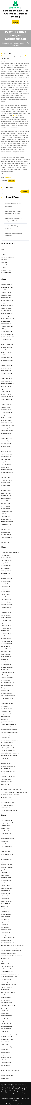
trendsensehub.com (7, 701)
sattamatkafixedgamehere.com (10, 753)
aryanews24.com (6, 961)
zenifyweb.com (5, 717)
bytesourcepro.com (6, 412)
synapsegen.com (6, 498)
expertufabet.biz (6, 878)
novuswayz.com (6, 628)
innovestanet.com (6, 470)
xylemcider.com (5, 1060)
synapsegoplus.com (7, 431)
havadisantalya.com (7, 831)
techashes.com (5, 826)
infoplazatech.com (6, 313)
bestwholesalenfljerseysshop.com (11, 951)
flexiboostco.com (6, 555)
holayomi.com (5, 787)
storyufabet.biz (5, 917)
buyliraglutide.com (6, 865)
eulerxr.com (4, 706)
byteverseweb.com (6, 423)
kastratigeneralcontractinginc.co (10, 948)
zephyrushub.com (6, 560)
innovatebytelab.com (7, 318)
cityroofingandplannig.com (9, 977)
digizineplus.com (6, 444)
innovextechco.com (7, 360)
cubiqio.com (4, 670)
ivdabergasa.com (6, 979)
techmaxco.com (6, 654)
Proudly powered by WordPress (15, 1104)
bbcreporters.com (6, 940)
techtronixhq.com (6, 285)
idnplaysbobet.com (6, 745)
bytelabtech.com (6, 298)
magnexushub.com (6, 857)
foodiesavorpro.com (7, 678)
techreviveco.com (6, 404)
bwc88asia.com (5, 995)
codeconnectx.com (6, 342)
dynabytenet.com (6, 410)
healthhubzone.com (7, 846)
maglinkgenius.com (7, 363)
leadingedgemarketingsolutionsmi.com (12, 945)
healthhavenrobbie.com (8, 727)
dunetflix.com (5, 1031)
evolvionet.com (5, 568)
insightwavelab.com (7, 685)
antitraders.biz (5, 958)
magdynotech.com (6, 438)
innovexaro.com (6, 446)
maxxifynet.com (6, 576)
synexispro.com (5, 784)
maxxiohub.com (6, 597)
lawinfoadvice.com (6, 1023)
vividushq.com (5, 503)
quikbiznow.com (6, 532)
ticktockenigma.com (7, 704)
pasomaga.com (5, 1068)
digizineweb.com (6, 339)
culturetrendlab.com (7, 698)
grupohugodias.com (7, 1008)
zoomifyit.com (5, 542)
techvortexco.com (6, 308)
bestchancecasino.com (8, 766)
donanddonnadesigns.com (9, 730)
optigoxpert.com (6, 625)
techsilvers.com (5, 1013)
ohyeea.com (4, 1050)
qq (2, 1085)
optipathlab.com (6, 563)
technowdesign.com (7, 971)
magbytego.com (6, 324)
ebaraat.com (4, 849)
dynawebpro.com (6, 496)
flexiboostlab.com (6, 641)
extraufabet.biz (5, 896)
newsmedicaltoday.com (8, 776)
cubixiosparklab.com (7, 355)
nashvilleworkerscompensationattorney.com (14, 792)
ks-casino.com (5, 1000)
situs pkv (3, 254)
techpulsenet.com (6, 381)
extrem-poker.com (6, 997)
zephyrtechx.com (6, 623)
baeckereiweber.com (7, 820)
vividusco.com (5, 589)
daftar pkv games (6, 273)
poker (2, 249)
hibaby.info (4, 758)
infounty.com (5, 990)
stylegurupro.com (6, 665)
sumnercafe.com (6, 1029)
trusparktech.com (6, 612)
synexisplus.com (6, 571)
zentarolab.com (5, 529)
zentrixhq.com (5, 467)
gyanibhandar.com (6, 870)
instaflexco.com (5, 636)
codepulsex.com (6, 394)
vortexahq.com (5, 592)
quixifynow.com (6, 457)
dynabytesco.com (6, 662)
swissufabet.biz (5, 885)
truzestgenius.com (6, 378)
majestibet (9, 1091)
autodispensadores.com (8, 771)
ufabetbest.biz (5, 909)
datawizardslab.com (7, 667)
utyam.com (4, 1044)
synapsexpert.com (6, 527)
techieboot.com (5, 836)
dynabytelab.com (6, 566)
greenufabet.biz (5, 891)
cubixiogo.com (5, 509)
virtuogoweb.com (6, 859)
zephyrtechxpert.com (7, 384)
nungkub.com (5, 1055)
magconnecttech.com (7, 714)
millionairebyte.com (7, 805)
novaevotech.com (6, 358)
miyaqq (15, 1091)
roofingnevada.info (6, 779)
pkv (13, 1085)
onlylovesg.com (5, 737)
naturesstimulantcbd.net (8, 1073)
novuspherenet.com (7, 511)
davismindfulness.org (7, 803)
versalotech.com (6, 651)
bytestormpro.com (6, 693)
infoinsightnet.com (6, 329)
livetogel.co (4, 719)
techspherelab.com (6, 415)
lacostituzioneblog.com (8, 1047)
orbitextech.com (6, 711)
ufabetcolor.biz (5, 893)
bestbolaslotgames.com (8, 750)
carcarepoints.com (6, 1003)
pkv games (8, 177)
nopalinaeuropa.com (7, 1076)
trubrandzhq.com (6, 615)
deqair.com (4, 1010)
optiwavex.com (5, 516)
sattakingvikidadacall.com (9, 748)
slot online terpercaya (7, 257)
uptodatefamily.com (7, 1039)
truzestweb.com (6, 524)
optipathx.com (5, 462)
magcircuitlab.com (6, 365)
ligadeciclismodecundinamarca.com (11, 789)
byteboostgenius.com (7, 428)
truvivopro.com (5, 586)
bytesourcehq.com (6, 332)
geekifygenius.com (6, 709)
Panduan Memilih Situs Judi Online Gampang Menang (15, 13)
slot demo (4, 260)
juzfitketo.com (5, 1065)
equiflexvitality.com (7, 735)
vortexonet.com (5, 573)
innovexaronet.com (6, 347)
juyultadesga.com (6, 982)
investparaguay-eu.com (8, 992)
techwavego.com (6, 391)
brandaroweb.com (6, 540)
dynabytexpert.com (7, 472)
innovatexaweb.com (7, 300)
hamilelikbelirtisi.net (7, 649)
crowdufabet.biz (6, 930)
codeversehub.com (6, 420)
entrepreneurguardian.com (9, 756)
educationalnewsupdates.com (10, 552)
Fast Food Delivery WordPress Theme (13, 1098)
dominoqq (4, 252)
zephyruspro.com (6, 459)
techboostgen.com (6, 292)
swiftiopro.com (5, 646)
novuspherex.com (6, 607)
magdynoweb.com (6, 399)
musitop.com (5, 1042)
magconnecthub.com (7, 425)
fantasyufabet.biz (6, 880)
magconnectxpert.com (7, 376)
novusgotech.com (6, 480)
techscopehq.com (6, 441)
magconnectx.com (6, 782)
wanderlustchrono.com (8, 696)
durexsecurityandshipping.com (10, 974)
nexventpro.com (6, 620)
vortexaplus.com (6, 506)
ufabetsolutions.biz (6, 901)
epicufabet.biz (5, 919)
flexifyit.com (4, 475)
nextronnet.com (6, 483)
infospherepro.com (6, 675)
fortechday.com (5, 808)
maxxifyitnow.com (6, 454)
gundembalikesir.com (7, 839)
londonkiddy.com (6, 797)
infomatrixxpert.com (7, 345)
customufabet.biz (6, 914)
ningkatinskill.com (6, 1016)
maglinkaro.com (6, 407)
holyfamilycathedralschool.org (10, 795)
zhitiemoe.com (5, 1052)
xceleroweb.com (6, 535)
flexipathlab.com (6, 501)
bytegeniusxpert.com (7, 316)
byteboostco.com (6, 371)
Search (9, 187)
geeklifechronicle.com (7, 672)
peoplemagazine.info (7, 823)
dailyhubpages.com (7, 743)
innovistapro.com (6, 638)
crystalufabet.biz (6, 922)
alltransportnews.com (7, 935)
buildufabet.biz (5, 932)
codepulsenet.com (6, 436)
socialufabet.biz (5, 904)
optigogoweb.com (6, 537)
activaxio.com (5, 659)
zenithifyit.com (5, 594)
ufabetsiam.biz (5, 883)
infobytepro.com (6, 321)
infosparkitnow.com (7, 305)
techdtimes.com (6, 833)
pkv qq (15, 115)
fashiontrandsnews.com (8, 937)
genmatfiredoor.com (7, 722)
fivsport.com (4, 1018)
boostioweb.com (6, 558)
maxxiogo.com (5, 477)
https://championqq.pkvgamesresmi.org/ (13, 1093)
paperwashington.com (7, 761)
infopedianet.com (6, 433)
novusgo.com (5, 691)
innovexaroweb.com (7, 402)
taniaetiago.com (6, 1063)
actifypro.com (5, 631)
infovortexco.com (6, 386)
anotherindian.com (6, 1057)
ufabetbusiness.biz (6, 888)
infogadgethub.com (7, 287)
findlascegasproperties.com (9, 724)
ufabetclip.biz (5, 875)
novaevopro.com (6, 610)
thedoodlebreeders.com (8, 1005)
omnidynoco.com (6, 519)
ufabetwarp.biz (5, 872)
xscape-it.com (5, 964)
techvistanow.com (6, 350)
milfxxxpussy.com (6, 1037)
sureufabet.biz (5, 911)
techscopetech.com (7, 397)
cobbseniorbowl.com (7, 969)
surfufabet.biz (5, 906)
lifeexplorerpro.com (6, 688)
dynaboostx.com (6, 633)
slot (5, 1085)
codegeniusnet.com (7, 326)
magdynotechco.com (7, 303)
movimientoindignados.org (9, 1034)
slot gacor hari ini (20, 1085)
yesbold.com (5, 844)
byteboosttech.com (7, 854)
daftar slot (7, 1089)
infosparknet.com (6, 451)
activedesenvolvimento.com (9, 740)
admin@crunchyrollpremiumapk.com (14, 56)
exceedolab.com (6, 657)
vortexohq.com (5, 680)
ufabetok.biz (4, 924)
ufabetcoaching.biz (6, 800)
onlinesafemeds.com (7, 867)
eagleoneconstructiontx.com (9, 732)
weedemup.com (6, 763)
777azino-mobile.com (7, 966)
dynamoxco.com (6, 485)
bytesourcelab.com (6, 449)
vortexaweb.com (6, 602)
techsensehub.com (6, 295)
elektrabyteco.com (6, 373)
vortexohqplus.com (6, 644)
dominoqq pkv (25, 1087)
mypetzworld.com (6, 987)
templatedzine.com (6, 1021)
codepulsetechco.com (7, 337)
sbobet (9, 1085)
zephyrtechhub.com (7, 522)
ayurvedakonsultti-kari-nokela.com (11, 956)
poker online (4, 265)
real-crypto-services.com (8, 984)
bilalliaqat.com (5, 769)
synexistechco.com (6, 584)
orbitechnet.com (6, 514)
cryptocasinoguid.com (7, 943)
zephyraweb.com (6, 599)
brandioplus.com (6, 493)
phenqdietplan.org (6, 1026)
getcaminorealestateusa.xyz (9, 810)
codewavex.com (6, 368)
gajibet (21, 1091)
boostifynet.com (6, 618)
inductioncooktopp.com (8, 774)
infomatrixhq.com (6, 352)
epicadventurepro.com (7, 683)
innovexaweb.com (6, 490)
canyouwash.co (5, 828)
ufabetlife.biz (5, 898)
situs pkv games (6, 270)
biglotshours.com (6, 862)
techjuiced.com (5, 852)
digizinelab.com (5, 389)
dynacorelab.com (6, 581)
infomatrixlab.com (6, 417)
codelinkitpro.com (6, 290)
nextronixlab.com (6, 464)
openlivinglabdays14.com (8, 953)
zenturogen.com (6, 488)
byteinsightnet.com (7, 334)
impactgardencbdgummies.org (10, 1070)
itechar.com (4, 841)
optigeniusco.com (6, 605)
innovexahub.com (6, 579)
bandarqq (17, 1087)
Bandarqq (11, 51)
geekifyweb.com (6, 311)
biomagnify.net (5, 1078)
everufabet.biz (5, 927)
